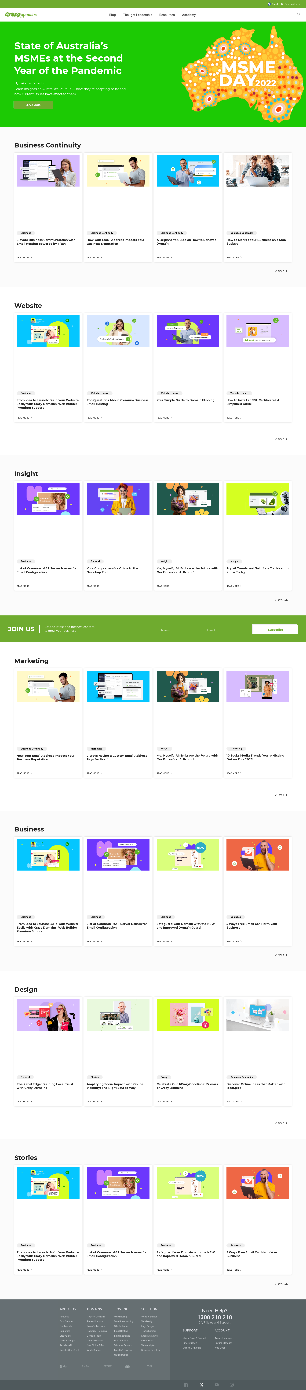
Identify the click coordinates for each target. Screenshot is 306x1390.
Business (29, 829)
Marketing (31, 661)
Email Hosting (121, 1331)
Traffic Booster (148, 1331)
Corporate (65, 1331)
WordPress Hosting (123, 1321)
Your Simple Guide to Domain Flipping (186, 400)
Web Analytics (148, 1345)
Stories (25, 1158)
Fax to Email (147, 1340)
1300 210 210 (214, 1317)
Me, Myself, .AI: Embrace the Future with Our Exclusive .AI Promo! (187, 570)
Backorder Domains (97, 1331)
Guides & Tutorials (192, 1347)
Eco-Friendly (66, 1326)
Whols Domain (94, 1350)
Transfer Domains (96, 1326)
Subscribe (275, 630)
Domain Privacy (95, 1340)
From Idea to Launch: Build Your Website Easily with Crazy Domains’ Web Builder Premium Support (48, 403)
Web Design (147, 1321)
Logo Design (147, 1326)
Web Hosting (120, 1316)
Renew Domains (95, 1321)
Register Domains (96, 1316)
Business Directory (150, 1350)
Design (26, 989)
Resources (167, 15)
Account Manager (224, 1338)
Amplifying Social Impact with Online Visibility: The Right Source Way (115, 1086)
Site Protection (121, 1326)
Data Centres (66, 1321)
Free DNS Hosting (123, 1350)
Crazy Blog (65, 1336)
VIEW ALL (281, 271)
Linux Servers (121, 1340)
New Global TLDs (95, 1345)
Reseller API (66, 1345)
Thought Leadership (137, 15)
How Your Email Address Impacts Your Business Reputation (116, 241)
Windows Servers (123, 1345)
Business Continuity (47, 145)
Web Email (220, 1347)
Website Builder (149, 1316)
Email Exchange (122, 1336)
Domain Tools (94, 1336)
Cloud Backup (121, 1355)
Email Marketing (149, 1336)
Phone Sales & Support (194, 1338)
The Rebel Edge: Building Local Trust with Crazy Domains (45, 1086)
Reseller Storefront (69, 1350)
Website (28, 305)
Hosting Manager (223, 1343)
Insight (26, 474)
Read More (23, 257)
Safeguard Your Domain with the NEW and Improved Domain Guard (186, 925)
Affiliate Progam (68, 1340)
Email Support (190, 1343)
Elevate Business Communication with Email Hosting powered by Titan (46, 241)
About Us (64, 1316)
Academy (189, 15)
